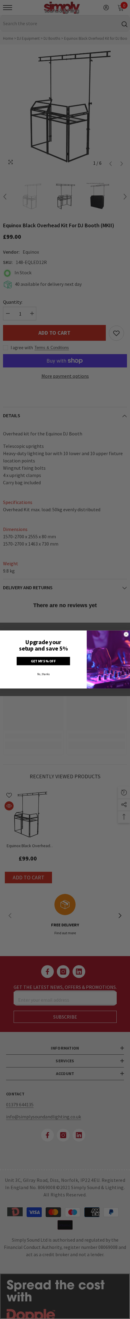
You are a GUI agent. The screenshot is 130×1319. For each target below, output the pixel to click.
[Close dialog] (126, 634)
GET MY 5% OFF (43, 661)
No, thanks (43, 674)
